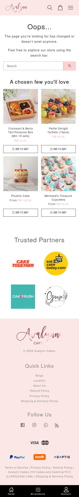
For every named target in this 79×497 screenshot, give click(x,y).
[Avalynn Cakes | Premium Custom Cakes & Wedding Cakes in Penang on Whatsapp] (46, 427)
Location (40, 380)
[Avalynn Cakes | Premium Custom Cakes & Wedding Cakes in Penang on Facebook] (23, 427)
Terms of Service (16, 467)
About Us (39, 385)
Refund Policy (39, 390)
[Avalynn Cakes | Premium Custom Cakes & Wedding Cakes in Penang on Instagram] (34, 427)
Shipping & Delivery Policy (39, 401)
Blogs (39, 375)
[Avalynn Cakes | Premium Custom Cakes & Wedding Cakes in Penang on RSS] (56, 426)
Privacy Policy (39, 396)
